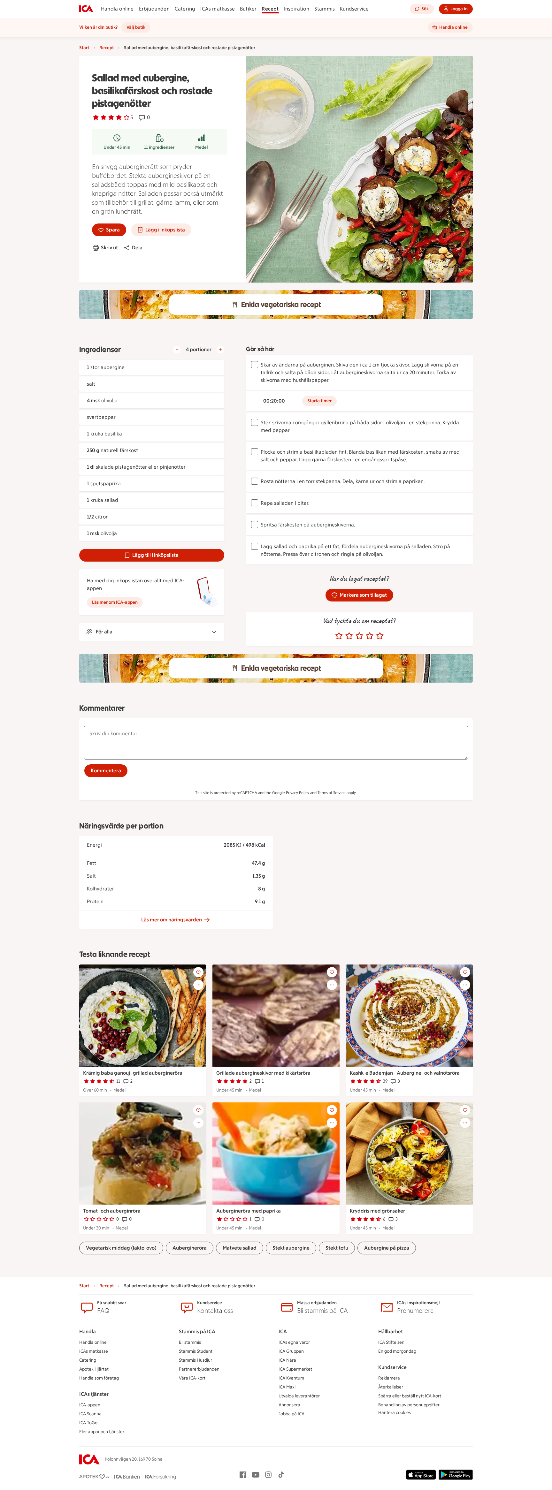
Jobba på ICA (291, 1414)
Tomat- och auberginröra (112, 1211)
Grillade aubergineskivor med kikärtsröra (263, 1073)
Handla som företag (99, 1378)
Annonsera (289, 1405)
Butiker (248, 9)
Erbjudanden (154, 9)
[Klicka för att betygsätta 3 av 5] (359, 636)
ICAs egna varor (294, 1342)
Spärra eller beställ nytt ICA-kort (409, 1396)
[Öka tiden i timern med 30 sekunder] (292, 401)
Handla (87, 1331)
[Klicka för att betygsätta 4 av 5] (369, 636)
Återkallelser (390, 1387)
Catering (185, 9)
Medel (201, 147)
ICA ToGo (88, 1423)
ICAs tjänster (94, 1394)
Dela (137, 248)
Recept (270, 9)
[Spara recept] (198, 972)
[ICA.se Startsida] (86, 9)
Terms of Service (332, 792)
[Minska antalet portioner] (177, 349)
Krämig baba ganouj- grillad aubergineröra (132, 1073)
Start (84, 47)
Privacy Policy (297, 792)
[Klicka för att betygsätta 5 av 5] (380, 636)
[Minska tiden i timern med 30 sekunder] (256, 401)
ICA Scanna (90, 1414)
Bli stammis (190, 1342)
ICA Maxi (287, 1387)
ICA (283, 1331)
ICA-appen (89, 1405)
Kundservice (354, 9)
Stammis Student (195, 1351)
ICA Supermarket (295, 1369)
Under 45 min (116, 147)
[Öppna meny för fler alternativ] (198, 985)
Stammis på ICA (197, 1331)
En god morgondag (397, 1351)
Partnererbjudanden (199, 1369)
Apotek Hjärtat (94, 1369)
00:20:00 (274, 401)
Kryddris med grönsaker (377, 1211)
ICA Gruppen (291, 1351)
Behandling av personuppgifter (409, 1405)
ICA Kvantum (291, 1378)
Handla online (117, 9)
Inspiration (296, 9)
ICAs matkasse (217, 9)
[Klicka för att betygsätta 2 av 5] (349, 636)
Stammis (324, 9)
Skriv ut (109, 248)
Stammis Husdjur (195, 1360)
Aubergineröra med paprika (248, 1211)
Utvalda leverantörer (299, 1396)
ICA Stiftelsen (391, 1342)
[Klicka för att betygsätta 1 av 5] (339, 636)
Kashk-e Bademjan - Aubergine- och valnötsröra (405, 1073)
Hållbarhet (390, 1331)
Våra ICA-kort (192, 1378)
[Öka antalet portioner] (220, 349)
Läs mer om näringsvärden (171, 920)
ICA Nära (287, 1360)
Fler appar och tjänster (101, 1431)
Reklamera (389, 1378)
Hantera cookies (394, 1412)
